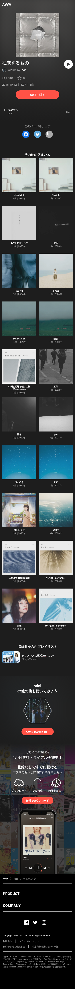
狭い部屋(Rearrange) (55, 625)
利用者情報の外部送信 (14, 946)
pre (56, 434)
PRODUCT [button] (11, 893)
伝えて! (19, 290)
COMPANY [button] (12, 905)
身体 (19, 625)
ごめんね (55, 195)
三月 (56, 386)
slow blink (19, 195)
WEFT (56, 530)
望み (19, 434)
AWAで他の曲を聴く (37, 732)
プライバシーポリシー (30, 941)
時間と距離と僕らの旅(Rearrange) (19, 388)
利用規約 (7, 941)
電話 (56, 243)
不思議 (55, 290)
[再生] (68, 64)
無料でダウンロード (37, 800)
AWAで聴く (37, 95)
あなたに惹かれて (19, 243)
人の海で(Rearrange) (19, 577)
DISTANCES (19, 338)
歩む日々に (19, 530)
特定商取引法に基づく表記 (45, 946)
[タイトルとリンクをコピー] (49, 134)
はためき (19, 482)
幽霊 (56, 338)
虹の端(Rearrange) (55, 577)
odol (24, 70)
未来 (56, 482)
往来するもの (29, 878)
